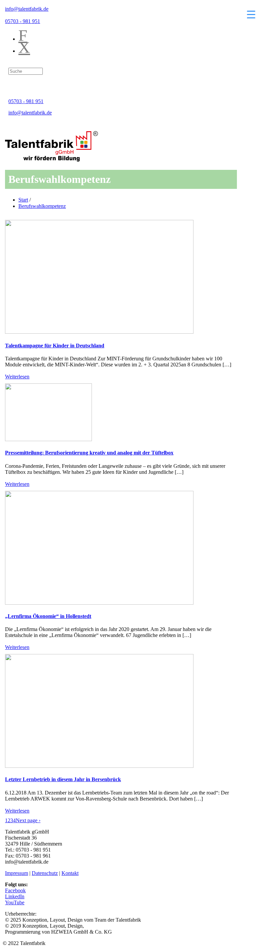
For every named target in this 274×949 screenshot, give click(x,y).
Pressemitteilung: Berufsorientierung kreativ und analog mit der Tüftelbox (89, 452)
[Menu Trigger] (251, 14)
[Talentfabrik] (51, 160)
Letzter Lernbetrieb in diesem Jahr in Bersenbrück (63, 779)
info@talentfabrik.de (26, 9)
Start (23, 200)
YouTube (14, 902)
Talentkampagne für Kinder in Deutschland (54, 345)
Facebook (15, 890)
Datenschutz (45, 873)
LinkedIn (14, 896)
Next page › (28, 820)
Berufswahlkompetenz (42, 206)
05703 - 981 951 (22, 21)
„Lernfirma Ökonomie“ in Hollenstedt (48, 616)
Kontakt (70, 873)
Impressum (16, 873)
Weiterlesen (17, 376)
